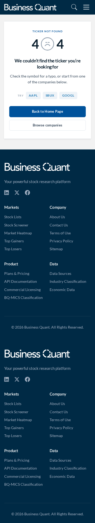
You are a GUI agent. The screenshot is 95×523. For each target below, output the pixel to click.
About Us (57, 217)
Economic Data (62, 290)
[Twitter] (17, 192)
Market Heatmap (18, 233)
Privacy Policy (61, 241)
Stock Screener (16, 225)
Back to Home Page (47, 111)
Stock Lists (12, 217)
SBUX (50, 95)
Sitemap (56, 249)
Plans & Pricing (16, 273)
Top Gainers (14, 241)
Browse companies (48, 125)
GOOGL (68, 95)
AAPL (33, 95)
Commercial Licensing (22, 290)
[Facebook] (27, 192)
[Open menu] (86, 7)
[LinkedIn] (6, 192)
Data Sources (60, 273)
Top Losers (13, 249)
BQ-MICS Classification (23, 297)
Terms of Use (60, 233)
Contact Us (59, 225)
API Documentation (20, 281)
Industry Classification (68, 281)
